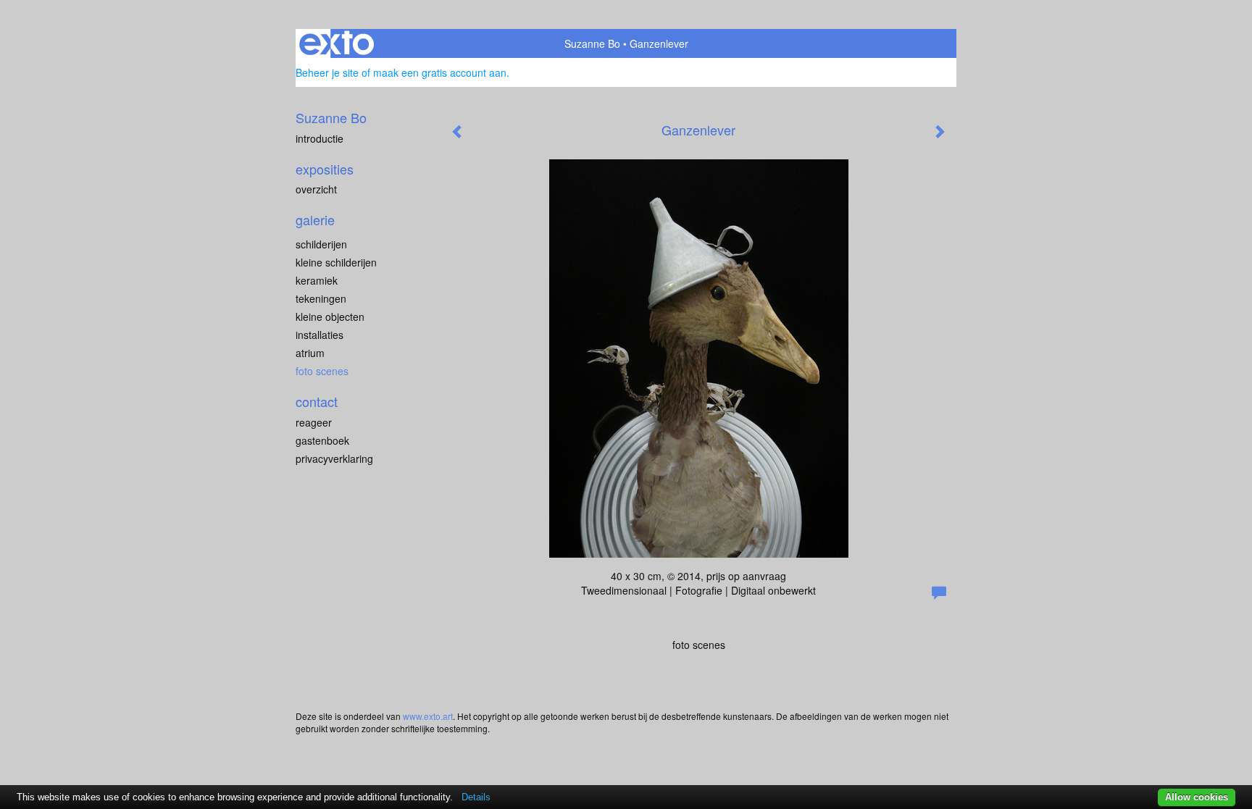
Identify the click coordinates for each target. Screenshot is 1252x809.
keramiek (317, 280)
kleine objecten (330, 316)
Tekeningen (321, 298)
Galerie (315, 220)
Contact (317, 402)
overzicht (316, 189)
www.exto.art (428, 716)
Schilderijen (321, 244)
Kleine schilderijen (336, 262)
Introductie (319, 138)
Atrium (310, 352)
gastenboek (322, 440)
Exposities (325, 169)
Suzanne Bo (592, 43)
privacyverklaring (334, 458)
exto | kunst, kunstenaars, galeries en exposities (336, 43)
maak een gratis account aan (439, 72)
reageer (314, 422)
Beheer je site (327, 72)
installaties (319, 334)
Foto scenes (322, 371)
